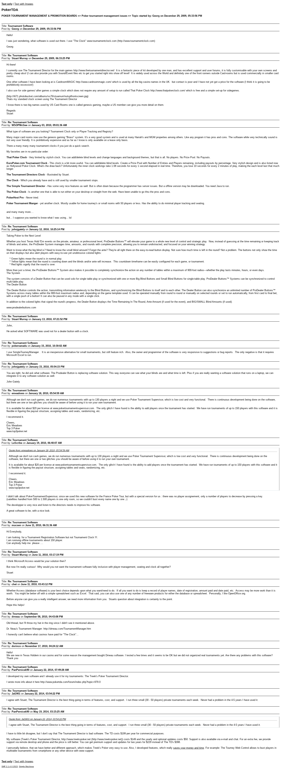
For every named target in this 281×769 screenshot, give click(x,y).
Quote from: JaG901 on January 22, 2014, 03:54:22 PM (37, 719)
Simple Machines (26, 766)
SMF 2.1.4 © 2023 (10, 766)
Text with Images (23, 3)
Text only (7, 3)
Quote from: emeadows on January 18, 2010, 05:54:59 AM (39, 450)
